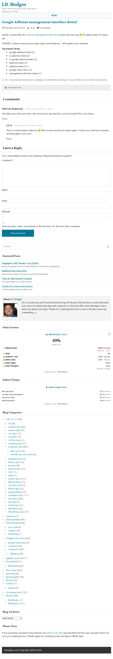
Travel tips (13, 505)
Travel (9, 583)
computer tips (15, 446)
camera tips (14, 430)
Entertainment (13, 523)
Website (6, 212)
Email (4, 201)
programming (14, 492)
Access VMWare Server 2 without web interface (87, 80)
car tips (12, 433)
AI (9, 423)
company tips (15, 443)
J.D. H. (32, 27)
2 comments (45, 27)
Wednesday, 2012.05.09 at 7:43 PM (39, 109)
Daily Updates (13, 519)
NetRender (13, 600)
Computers (13, 549)
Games (11, 530)
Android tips (14, 427)
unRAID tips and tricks (21, 454)
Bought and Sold (16, 542)
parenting (11, 573)
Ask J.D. (10, 419)
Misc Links (11, 570)
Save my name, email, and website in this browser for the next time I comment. (41, 226)
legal (10, 475)
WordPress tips (16, 512)
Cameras (12, 546)
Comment (7, 160)
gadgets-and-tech (15, 558)
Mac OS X (15, 451)
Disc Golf (13, 527)
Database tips (15, 459)
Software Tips (15, 495)
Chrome (12, 437)
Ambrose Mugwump (12, 108)
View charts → (63, 372)
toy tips (12, 502)
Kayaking (13, 534)
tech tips (12, 498)
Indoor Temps (54, 387)
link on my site (55, 633)
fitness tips (13, 462)
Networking (14, 482)
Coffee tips (14, 440)
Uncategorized (14, 87)
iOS (10, 472)
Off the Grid (14, 485)
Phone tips (13, 488)
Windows (13, 508)
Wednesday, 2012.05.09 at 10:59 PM (28, 126)
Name (5, 190)
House (11, 465)
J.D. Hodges (16, 299)
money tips (13, 478)
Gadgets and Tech (15, 538)
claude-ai (10, 516)
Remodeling (14, 566)
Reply (5, 118)
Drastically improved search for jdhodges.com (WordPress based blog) (38, 80)
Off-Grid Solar (54, 334)
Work (9, 595)
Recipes (10, 580)
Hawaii (11, 588)
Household (11, 561)
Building (14, 553)
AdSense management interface (42, 35)
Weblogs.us (14, 603)
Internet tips (14, 469)
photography (12, 577)
